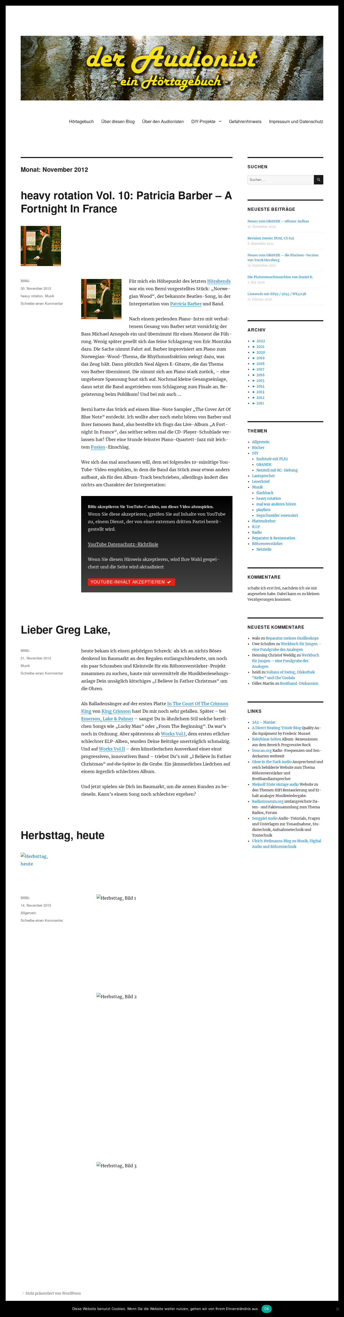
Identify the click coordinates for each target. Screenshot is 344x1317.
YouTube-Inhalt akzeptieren (128, 582)
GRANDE (263, 464)
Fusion (98, 447)
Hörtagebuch (81, 121)
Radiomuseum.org (268, 801)
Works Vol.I (173, 733)
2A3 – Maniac (264, 722)
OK (266, 1308)
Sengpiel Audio (265, 818)
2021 (260, 346)
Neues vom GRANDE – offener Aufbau (278, 221)
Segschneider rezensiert (277, 515)
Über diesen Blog (118, 121)
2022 (260, 341)
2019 (260, 358)
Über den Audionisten (163, 121)
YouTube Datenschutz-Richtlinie (123, 544)
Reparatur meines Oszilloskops (292, 638)
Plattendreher (264, 521)
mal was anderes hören (276, 504)
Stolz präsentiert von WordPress (53, 1293)
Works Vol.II (112, 749)
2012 (260, 397)
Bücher (258, 447)
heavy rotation (32, 295)
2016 (260, 375)
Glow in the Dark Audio (272, 762)
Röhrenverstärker (267, 544)
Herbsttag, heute (63, 834)
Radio (257, 532)
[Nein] (337, 1309)
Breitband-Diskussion (299, 683)
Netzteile (263, 549)
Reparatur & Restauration (273, 538)
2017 (260, 369)
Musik (49, 295)
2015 (260, 380)
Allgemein (28, 912)
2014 (260, 386)
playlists (263, 510)
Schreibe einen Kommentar (42, 303)
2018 (260, 363)
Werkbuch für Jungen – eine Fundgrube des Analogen (285, 661)
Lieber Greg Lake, (65, 629)
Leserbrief (261, 481)
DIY (255, 453)
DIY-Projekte (203, 121)
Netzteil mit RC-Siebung (277, 470)
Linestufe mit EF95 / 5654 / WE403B (277, 294)
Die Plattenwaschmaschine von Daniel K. (280, 277)
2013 (260, 392)
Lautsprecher (263, 476)
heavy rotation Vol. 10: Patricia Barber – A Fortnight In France (126, 201)
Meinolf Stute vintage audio (275, 784)
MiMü (25, 280)
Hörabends (219, 281)
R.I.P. (256, 527)
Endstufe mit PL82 (272, 459)
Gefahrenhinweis (245, 121)
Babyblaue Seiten (266, 739)
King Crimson (116, 711)
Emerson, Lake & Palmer (107, 718)
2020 (260, 352)
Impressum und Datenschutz (296, 121)
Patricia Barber (186, 303)
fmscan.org (262, 750)
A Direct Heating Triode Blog (276, 728)
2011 (260, 403)
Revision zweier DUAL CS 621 (271, 238)
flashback (264, 493)
